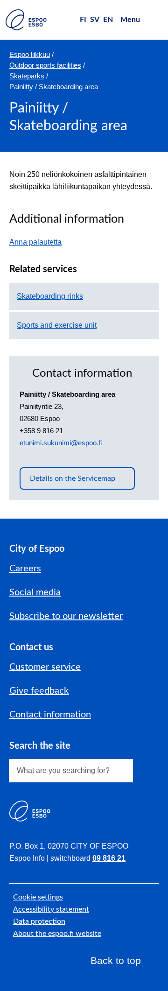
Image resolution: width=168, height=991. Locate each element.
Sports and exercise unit (57, 325)
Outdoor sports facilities (45, 65)
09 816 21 (109, 858)
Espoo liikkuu (29, 54)
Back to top (116, 960)
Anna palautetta (40, 242)
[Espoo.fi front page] (26, 19)
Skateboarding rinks (50, 296)
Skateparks (26, 76)
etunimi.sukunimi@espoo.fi (61, 443)
